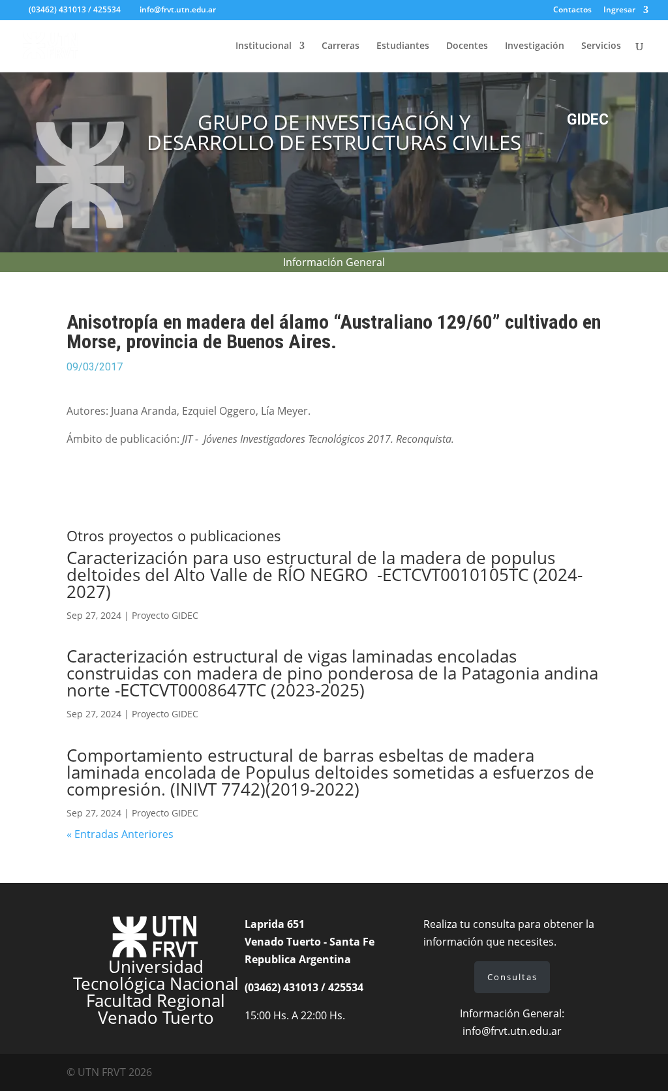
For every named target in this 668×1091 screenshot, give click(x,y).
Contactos (572, 10)
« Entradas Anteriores (120, 834)
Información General (334, 263)
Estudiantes (402, 46)
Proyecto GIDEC (165, 615)
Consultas (512, 977)
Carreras (340, 46)
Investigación (534, 46)
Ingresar (619, 10)
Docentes (467, 46)
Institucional (263, 46)
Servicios (601, 46)
